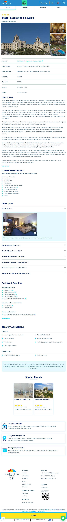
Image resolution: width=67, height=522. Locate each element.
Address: (4, 61)
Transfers (43, 8)
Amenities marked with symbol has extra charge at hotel (19, 173)
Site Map (24, 487)
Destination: (17, 407)
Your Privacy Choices (39, 520)
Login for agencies (27, 502)
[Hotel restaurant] (58, 28)
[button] (59, 3)
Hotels (8, 7)
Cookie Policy (41, 511)
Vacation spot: (6, 21)
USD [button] (52, 3)
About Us (25, 493)
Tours (59, 8)
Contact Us (44, 487)
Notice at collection (22, 520)
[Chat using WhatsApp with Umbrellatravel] (63, 518)
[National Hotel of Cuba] (25, 39)
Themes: (16, 409)
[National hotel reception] (58, 39)
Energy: (4, 87)
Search (33, 516)
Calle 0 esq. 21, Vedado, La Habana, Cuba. (29, 61)
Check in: (5, 76)
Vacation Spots (26, 484)
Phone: (4, 92)
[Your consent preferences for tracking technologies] (3, 519)
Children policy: (6, 71)
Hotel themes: (6, 66)
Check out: (5, 82)
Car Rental (25, 8)
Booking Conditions (44, 509)
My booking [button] (44, 3)
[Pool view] (58, 50)
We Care (24, 496)
